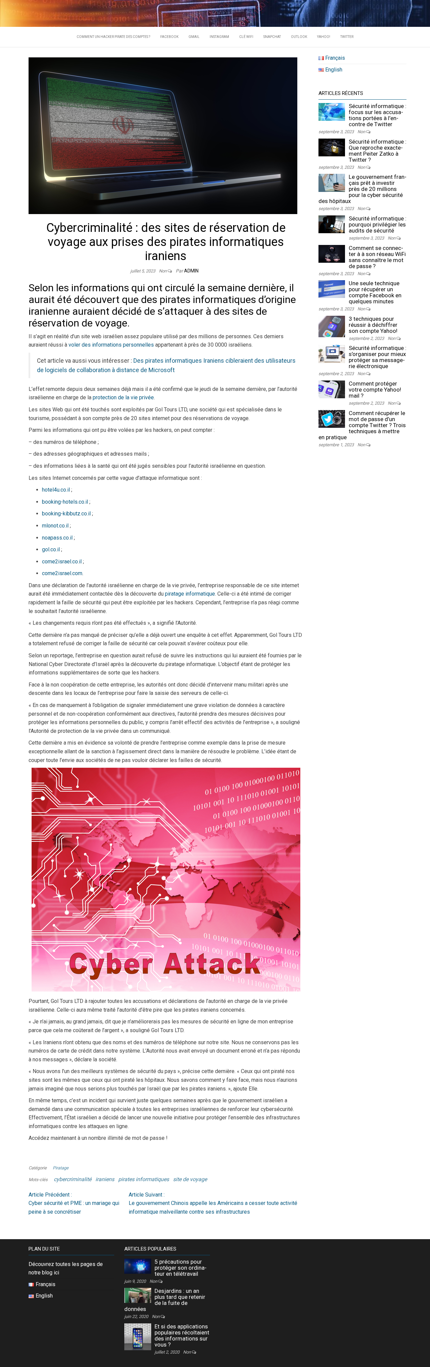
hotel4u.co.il (56, 490)
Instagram (219, 37)
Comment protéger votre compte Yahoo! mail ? (375, 389)
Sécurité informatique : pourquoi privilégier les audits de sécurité (377, 224)
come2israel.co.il (62, 561)
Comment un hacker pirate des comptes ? (113, 37)
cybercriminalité (72, 1179)
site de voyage (190, 1179)
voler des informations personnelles (111, 345)
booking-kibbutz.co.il (66, 513)
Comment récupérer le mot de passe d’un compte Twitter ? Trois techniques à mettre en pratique (362, 425)
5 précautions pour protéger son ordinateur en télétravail (181, 1267)
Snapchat (272, 37)
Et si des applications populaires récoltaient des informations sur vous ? (182, 1335)
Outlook (299, 37)
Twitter (346, 37)
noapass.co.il (57, 538)
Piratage (61, 1167)
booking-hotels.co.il (65, 502)
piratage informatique (190, 594)
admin (191, 270)
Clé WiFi (246, 37)
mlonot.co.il (55, 525)
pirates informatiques (143, 1179)
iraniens (104, 1179)
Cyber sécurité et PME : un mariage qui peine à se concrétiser (74, 1203)
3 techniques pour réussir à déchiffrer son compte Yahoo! (373, 324)
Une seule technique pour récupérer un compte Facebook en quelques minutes (375, 292)
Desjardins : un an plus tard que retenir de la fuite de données (164, 1299)
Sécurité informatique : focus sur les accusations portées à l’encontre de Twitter (377, 115)
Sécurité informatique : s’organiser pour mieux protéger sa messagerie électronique (377, 357)
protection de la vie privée (123, 397)
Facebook (169, 37)
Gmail (194, 37)
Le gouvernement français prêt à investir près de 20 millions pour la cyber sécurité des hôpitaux (362, 188)
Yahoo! (323, 37)
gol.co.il (51, 549)
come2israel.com (62, 573)
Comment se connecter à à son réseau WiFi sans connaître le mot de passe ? (377, 257)
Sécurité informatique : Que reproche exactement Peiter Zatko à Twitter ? (377, 150)
